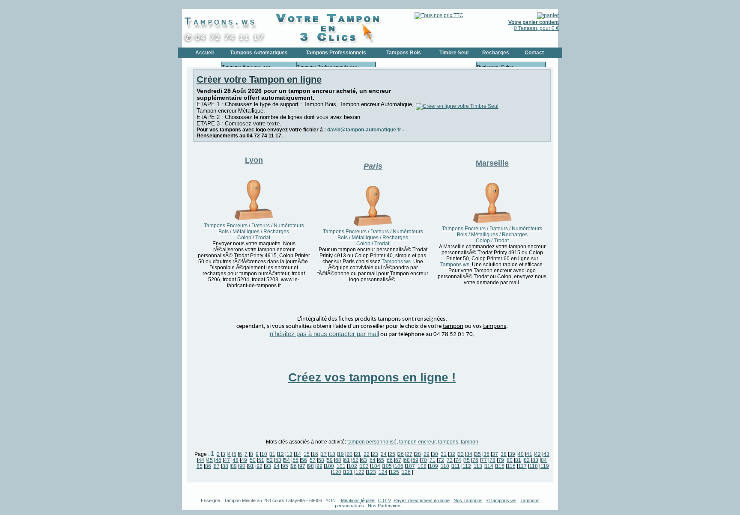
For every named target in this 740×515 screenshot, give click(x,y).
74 (458, 460)
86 (208, 466)
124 (383, 472)
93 (268, 466)
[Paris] (372, 226)
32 (452, 454)
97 (302, 466)
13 (289, 454)
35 (478, 454)
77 (484, 460)
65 (381, 460)
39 (512, 454)
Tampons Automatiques (259, 53)
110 (445, 466)
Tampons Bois (403, 53)
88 (225, 466)
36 (486, 454)
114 (489, 466)
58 (321, 460)
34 (469, 454)
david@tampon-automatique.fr (364, 130)
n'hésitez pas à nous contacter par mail (324, 333)
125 (394, 472)
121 (348, 472)
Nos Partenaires (385, 505)
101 (341, 466)
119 (544, 466)
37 (495, 454)
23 (375, 454)
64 (373, 460)
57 (313, 460)
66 (390, 460)
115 (500, 466)
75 (467, 460)
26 (401, 454)
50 (253, 460)
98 (311, 466)
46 (218, 460)
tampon (469, 442)
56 (304, 460)
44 (201, 460)
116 (511, 466)
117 (522, 466)
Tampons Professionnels (336, 53)
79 (501, 460)
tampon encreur (417, 442)
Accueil (204, 53)
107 (410, 466)
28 (418, 454)
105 (387, 466)
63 (364, 460)
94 (277, 466)
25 (392, 454)
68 (407, 460)
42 (538, 454)
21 (358, 454)
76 (475, 460)
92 (260, 466)
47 (227, 460)
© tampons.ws (501, 500)
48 (236, 460)
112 (466, 466)
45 (210, 460)
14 (298, 454)
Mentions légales (358, 500)
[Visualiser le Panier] (548, 15)
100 (329, 466)
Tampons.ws (396, 262)
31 (444, 454)
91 (251, 466)
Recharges (495, 53)
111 (456, 466)
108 (422, 466)
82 (527, 460)
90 (242, 466)
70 (424, 460)
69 (415, 460)
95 (285, 466)
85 (200, 466)
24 (384, 454)
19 (341, 454)
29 (427, 454)
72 (441, 460)
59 (330, 460)
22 (367, 454)
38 (504, 454)
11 (272, 454)
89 (234, 466)
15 (307, 454)
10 (264, 454)
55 (295, 460)
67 (398, 460)
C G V (384, 500)
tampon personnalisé (372, 442)
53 (278, 460)
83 (535, 460)
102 (352, 466)
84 (544, 460)
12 (281, 454)
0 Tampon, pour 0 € (533, 25)
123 (371, 472)
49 (244, 460)
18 (332, 454)
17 (324, 454)
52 (270, 460)
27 (409, 454)
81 (518, 460)
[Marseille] (492, 223)
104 (375, 466)
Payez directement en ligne (422, 500)
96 (294, 466)
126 (406, 472)
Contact (534, 53)
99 (319, 466)
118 (533, 466)
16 (315, 454)
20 (349, 454)
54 (287, 460)
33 (461, 454)
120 (336, 472)
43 (546, 454)
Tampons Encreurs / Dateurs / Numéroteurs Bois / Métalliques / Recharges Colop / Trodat (254, 232)
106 (398, 466)
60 (338, 460)
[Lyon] (253, 220)
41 (529, 454)
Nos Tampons (468, 500)
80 (510, 460)
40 (521, 454)
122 (359, 472)
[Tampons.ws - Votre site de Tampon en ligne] (227, 41)
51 (261, 460)
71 (433, 460)
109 (433, 466)
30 (435, 454)
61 (347, 460)
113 (478, 466)
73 (450, 460)
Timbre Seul (453, 53)
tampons (448, 442)
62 (355, 460)
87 (217, 466)
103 (364, 466)
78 (492, 460)
